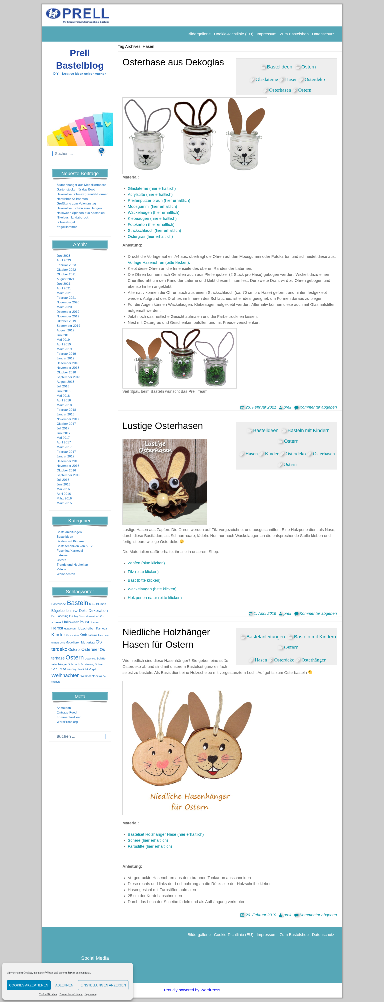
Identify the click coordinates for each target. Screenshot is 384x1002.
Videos (61, 569)
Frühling (73, 616)
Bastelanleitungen (69, 532)
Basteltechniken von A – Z (75, 546)
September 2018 (68, 377)
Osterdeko (315, 78)
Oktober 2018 (66, 372)
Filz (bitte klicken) (143, 571)
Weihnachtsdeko (91, 676)
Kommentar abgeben (318, 407)
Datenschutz (323, 34)
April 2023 (64, 260)
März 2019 (64, 349)
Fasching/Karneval (70, 550)
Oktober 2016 (66, 470)
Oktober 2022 (66, 269)
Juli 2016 (63, 479)
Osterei (74, 649)
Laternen (63, 555)
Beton (92, 604)
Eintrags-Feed (67, 712)
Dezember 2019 (68, 311)
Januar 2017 (65, 456)
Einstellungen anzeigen (103, 985)
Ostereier (90, 649)
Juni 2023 (63, 255)
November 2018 (68, 367)
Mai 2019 (63, 339)
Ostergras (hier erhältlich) (150, 236)
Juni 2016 (63, 484)
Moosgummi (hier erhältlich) (152, 206)
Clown (75, 611)
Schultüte (58, 669)
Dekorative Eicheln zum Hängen (79, 208)
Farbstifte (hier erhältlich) (150, 846)
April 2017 (64, 442)
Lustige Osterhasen (162, 426)
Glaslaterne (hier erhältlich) (152, 188)
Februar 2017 (66, 451)
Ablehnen (64, 985)
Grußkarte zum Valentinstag (76, 203)
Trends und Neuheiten (72, 564)
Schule (98, 664)
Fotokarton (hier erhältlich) (151, 224)
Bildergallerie (199, 34)
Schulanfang (87, 664)
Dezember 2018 (68, 363)
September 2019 (68, 325)
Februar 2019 (66, 353)
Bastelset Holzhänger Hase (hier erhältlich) (166, 834)
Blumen (101, 604)
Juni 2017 (63, 433)
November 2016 (68, 465)
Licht (62, 642)
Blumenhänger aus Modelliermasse (81, 184)
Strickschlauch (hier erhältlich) (154, 230)
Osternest (90, 658)
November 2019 (68, 316)
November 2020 (68, 302)
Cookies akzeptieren (28, 985)
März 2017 (64, 447)
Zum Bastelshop (294, 34)
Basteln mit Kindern (70, 541)
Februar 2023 (66, 265)
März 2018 (64, 405)
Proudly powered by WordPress (192, 990)
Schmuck (74, 664)
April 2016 (64, 493)
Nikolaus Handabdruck (72, 217)
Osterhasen (280, 89)
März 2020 (64, 307)
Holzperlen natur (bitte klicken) (155, 597)
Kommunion (72, 635)
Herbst (57, 628)
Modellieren (73, 642)
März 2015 (64, 503)
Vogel (92, 669)
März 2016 (64, 498)
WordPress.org (67, 721)
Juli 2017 (63, 428)
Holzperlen (70, 628)
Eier (53, 616)
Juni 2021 (63, 283)
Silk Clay (71, 669)
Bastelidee (58, 604)
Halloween (70, 622)
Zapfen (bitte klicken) (146, 563)
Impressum (90, 994)
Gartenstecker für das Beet (76, 189)
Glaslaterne (267, 78)
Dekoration (98, 610)
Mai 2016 (63, 489)
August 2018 (65, 381)
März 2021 (64, 293)
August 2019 (65, 330)
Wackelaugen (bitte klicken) (152, 589)
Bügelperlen (61, 611)
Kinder (58, 634)
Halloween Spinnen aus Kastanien (81, 212)
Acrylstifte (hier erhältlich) (150, 194)
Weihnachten (66, 574)
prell (287, 407)
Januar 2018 (65, 414)
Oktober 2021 (66, 274)
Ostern (61, 560)
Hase (85, 621)
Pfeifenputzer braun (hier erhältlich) (159, 200)
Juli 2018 (63, 386)
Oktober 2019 (66, 321)
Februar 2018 (66, 409)
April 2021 (64, 288)
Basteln (77, 602)
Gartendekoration (88, 616)
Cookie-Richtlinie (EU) (233, 34)
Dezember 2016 (68, 461)
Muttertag (88, 642)
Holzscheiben (85, 628)
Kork (83, 635)
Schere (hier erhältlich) (148, 840)
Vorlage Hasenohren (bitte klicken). (159, 262)
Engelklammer (67, 226)
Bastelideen (65, 536)
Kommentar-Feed (69, 717)
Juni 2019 (63, 335)
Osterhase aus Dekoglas (173, 62)
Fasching (62, 616)
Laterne (92, 635)
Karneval (102, 628)
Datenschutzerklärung (71, 994)
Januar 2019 (65, 358)
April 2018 (64, 400)
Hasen (94, 622)
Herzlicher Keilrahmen (72, 198)
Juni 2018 (63, 391)
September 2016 (68, 475)
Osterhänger (314, 659)
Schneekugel (66, 222)
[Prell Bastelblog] (77, 15)
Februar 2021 (66, 297)
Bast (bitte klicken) (144, 580)
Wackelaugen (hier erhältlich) (153, 212)
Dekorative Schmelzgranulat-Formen (82, 194)
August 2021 (65, 279)
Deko (83, 611)
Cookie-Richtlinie (48, 994)
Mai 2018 (63, 395)
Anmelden (64, 707)
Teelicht (82, 669)
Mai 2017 (63, 437)
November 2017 (68, 419)
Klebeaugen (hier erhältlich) (152, 218)
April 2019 (64, 344)
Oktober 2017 (66, 423)
